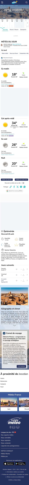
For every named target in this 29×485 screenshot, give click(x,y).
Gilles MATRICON (16, 44)
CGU (14, 469)
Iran (4, 5)
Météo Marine (5, 454)
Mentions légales (7, 469)
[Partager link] (11, 187)
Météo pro (4, 456)
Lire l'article (21, 366)
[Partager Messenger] (21, 187)
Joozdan (16, 5)
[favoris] (23, 10)
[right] (27, 23)
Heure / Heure (14, 29)
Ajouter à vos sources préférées (15, 190)
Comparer (23, 29)
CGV (18, 469)
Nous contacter (6, 443)
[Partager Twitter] (18, 187)
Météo (1, 5)
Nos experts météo (7, 435)
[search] (26, 2)
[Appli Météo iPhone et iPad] (8, 464)
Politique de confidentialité (8, 474)
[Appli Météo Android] (20, 464)
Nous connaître (6, 438)
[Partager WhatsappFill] (24, 187)
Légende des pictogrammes (10, 446)
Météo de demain (7, 179)
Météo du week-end (21, 179)
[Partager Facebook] (14, 187)
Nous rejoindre (5, 440)
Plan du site (23, 469)
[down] (14, 325)
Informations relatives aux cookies (15, 472)
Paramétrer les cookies (22, 474)
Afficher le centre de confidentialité (15, 477)
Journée (5, 29)
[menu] (2, 2)
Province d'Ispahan (10, 5)
